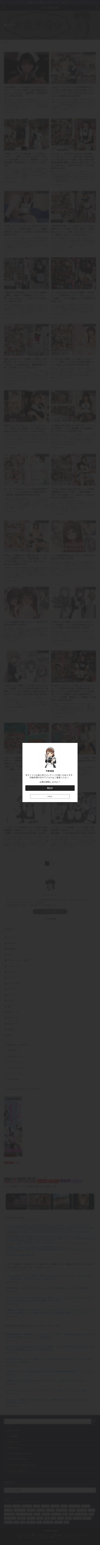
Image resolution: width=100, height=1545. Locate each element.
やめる (50, 796)
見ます (50, 788)
